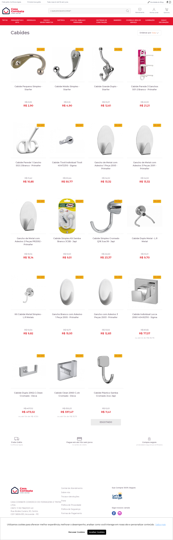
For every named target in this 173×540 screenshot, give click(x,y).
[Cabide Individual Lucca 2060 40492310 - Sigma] (144, 292)
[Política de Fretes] (17, 438)
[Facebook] (167, 2)
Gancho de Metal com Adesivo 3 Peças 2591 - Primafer (145, 165)
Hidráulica (31, 20)
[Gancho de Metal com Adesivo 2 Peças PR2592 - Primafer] (28, 216)
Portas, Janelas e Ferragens (77, 21)
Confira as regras (17, 445)
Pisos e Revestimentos (46, 21)
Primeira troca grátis (34, 2)
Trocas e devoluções (70, 496)
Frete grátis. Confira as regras (11, 2)
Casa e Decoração (164, 21)
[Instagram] (170, 2)
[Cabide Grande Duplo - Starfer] (105, 64)
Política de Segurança (70, 509)
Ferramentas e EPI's (17, 21)
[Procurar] (127, 11)
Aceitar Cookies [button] (96, 532)
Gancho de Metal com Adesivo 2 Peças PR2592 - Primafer (28, 241)
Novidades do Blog (157, 2)
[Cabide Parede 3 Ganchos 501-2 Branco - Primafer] (144, 64)
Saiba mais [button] (160, 524)
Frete (63, 501)
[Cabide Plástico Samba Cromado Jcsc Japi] (105, 370)
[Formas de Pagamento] (79, 438)
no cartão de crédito (79, 445)
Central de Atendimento (72, 488)
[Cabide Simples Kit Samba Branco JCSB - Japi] (67, 216)
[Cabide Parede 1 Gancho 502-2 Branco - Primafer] (28, 140)
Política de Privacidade (71, 505)
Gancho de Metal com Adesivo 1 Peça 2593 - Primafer (105, 165)
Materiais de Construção (101, 21)
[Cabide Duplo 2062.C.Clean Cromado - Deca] (28, 370)
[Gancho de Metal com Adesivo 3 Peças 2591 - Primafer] (144, 140)
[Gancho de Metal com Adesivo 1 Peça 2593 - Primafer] (105, 140)
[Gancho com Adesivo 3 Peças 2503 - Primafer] (105, 292)
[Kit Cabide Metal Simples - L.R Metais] (28, 292)
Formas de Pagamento (71, 513)
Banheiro (117, 20)
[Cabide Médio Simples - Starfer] (67, 64)
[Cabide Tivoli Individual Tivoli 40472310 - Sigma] (67, 140)
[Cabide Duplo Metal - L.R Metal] (144, 216)
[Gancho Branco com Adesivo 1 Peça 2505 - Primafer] (67, 292)
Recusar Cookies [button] (77, 532)
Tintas (5, 20)
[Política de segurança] (149, 438)
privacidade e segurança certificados (149, 445)
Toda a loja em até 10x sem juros (57, 2)
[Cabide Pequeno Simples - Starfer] (28, 64)
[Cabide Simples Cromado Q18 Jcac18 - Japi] (105, 216)
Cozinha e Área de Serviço (133, 21)
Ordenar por (145, 33)
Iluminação (150, 20)
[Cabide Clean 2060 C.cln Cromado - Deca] (67, 370)
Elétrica (61, 20)
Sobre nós (65, 492)
